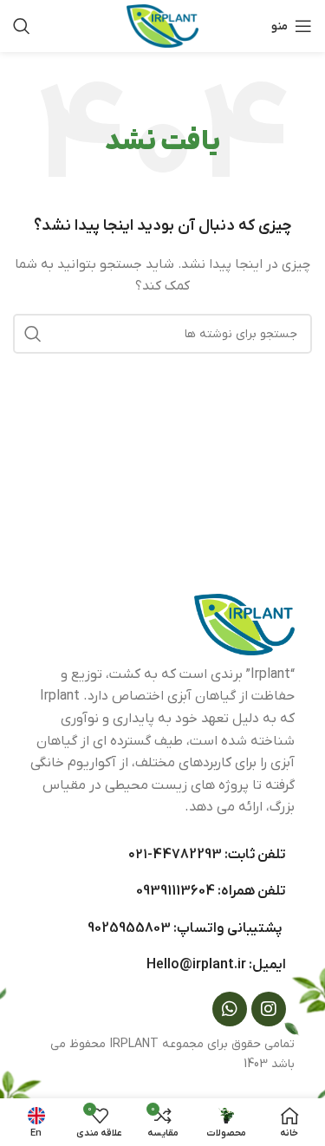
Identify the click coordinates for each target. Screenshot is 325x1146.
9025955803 (129, 928)
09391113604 (175, 891)
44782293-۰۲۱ (175, 854)
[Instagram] (268, 1009)
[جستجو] (21, 26)
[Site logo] (162, 25)
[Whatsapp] (229, 1009)
